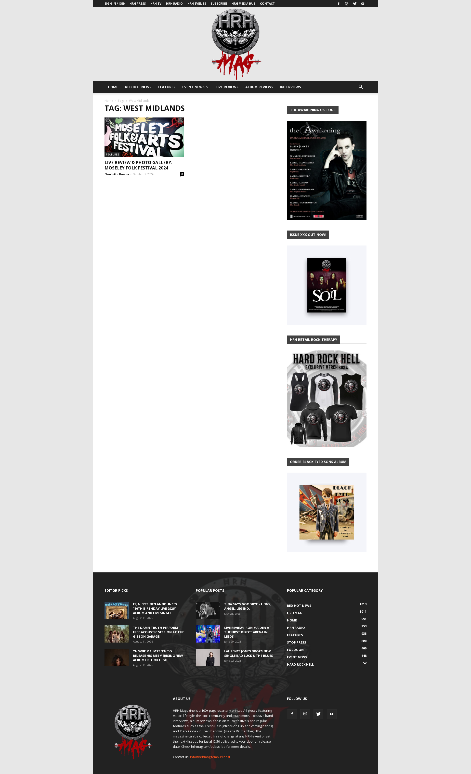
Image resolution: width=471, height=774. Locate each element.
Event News (193, 87)
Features (166, 87)
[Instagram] (346, 3)
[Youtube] (362, 3)
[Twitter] (354, 3)
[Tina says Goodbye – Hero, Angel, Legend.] (208, 610)
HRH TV (155, 3)
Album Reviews (259, 87)
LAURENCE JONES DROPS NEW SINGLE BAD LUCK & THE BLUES (248, 653)
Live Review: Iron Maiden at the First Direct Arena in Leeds (247, 632)
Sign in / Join (115, 3)
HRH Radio (174, 3)
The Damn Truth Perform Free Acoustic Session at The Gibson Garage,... (158, 632)
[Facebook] (338, 3)
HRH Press (138, 3)
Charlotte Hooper (117, 174)
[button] (360, 87)
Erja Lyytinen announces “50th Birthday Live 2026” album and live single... (155, 608)
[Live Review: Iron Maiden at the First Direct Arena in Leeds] (208, 634)
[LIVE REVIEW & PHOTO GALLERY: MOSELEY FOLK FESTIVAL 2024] (144, 137)
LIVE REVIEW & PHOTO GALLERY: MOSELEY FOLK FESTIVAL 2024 (138, 165)
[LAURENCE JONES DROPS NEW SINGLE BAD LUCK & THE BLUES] (208, 657)
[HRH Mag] (235, 44)
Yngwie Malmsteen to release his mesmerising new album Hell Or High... (158, 655)
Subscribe (219, 3)
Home (113, 87)
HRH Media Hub (243, 3)
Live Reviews (227, 87)
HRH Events (196, 3)
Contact (267, 3)
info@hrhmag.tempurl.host (210, 757)
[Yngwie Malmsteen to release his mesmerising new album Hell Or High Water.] (117, 657)
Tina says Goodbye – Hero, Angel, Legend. (247, 606)
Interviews (290, 87)
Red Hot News (138, 87)
